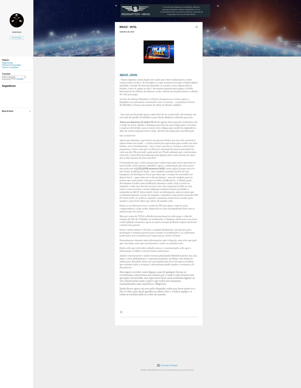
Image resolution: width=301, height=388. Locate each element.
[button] (196, 27)
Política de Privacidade (11, 65)
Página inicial (7, 63)
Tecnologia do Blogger (169, 365)
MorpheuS (16, 32)
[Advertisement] (222, 36)
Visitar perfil (17, 38)
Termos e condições (10, 67)
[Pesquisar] (218, 6)
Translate (19, 79)
